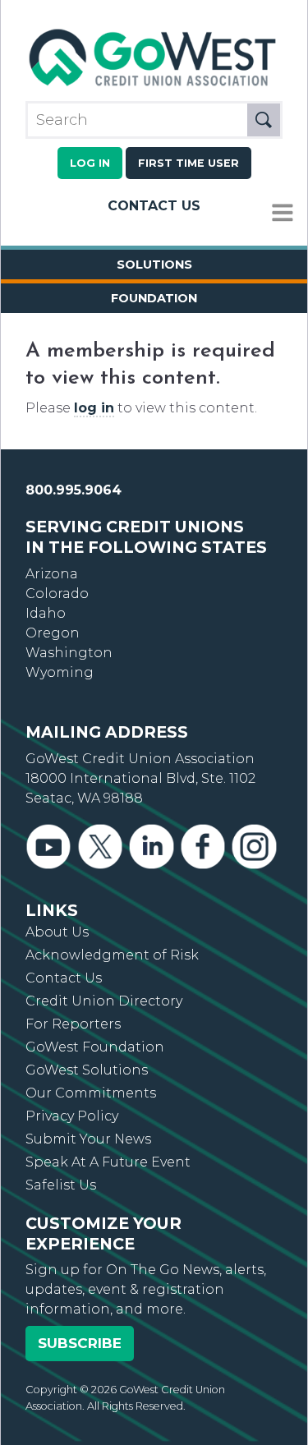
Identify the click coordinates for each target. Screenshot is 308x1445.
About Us (57, 932)
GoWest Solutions (86, 1070)
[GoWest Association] (154, 86)
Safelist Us (60, 1185)
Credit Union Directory (103, 1001)
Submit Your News (88, 1139)
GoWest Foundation (94, 1047)
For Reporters (73, 1024)
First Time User (188, 163)
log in (94, 408)
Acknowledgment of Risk (112, 955)
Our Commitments (90, 1093)
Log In (90, 163)
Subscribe (80, 1343)
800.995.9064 (73, 490)
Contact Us (154, 206)
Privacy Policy (71, 1116)
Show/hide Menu (282, 213)
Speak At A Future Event (108, 1162)
